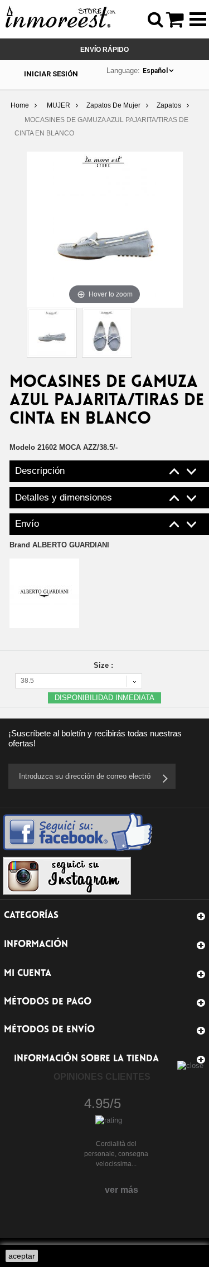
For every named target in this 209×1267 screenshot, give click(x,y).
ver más (121, 1190)
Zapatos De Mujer (113, 105)
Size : (104, 665)
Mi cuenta (27, 973)
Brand (59, 545)
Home (20, 105)
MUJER (58, 105)
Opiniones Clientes (102, 1076)
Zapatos (169, 105)
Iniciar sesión (51, 74)
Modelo (22, 447)
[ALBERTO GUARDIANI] (44, 593)
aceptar (21, 1255)
